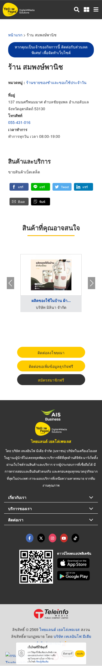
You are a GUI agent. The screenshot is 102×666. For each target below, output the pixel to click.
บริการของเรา (20, 508)
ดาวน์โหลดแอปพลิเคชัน (74, 553)
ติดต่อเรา (15, 519)
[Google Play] (77, 576)
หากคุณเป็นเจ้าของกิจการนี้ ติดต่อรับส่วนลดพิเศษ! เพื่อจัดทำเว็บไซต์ (51, 49)
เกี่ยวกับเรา (17, 497)
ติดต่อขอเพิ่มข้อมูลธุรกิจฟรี (51, 366)
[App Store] (77, 563)
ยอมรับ (80, 653)
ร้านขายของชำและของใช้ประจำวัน (56, 82)
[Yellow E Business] (29, 538)
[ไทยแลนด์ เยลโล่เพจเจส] (41, 538)
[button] (19, 187)
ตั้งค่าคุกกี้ (67, 653)
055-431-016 (19, 122)
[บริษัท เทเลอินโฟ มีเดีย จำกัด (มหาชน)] (51, 613)
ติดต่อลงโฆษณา (51, 352)
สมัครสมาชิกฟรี (51, 380)
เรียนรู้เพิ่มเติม (42, 661)
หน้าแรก (15, 34)
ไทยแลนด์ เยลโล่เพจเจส (51, 441)
